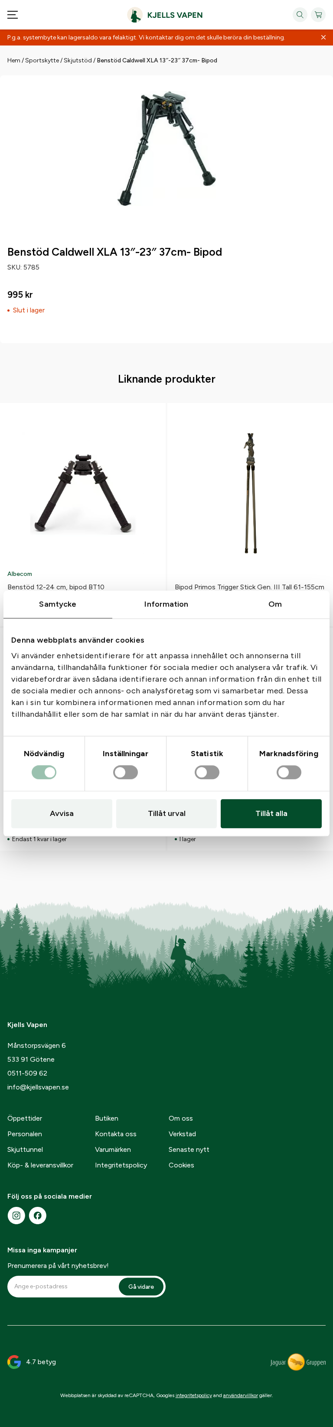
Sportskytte (42, 60)
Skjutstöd (78, 60)
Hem (13, 60)
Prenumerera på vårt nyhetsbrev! (58, 1265)
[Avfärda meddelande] (323, 38)
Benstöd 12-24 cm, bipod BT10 (55, 587)
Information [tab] (166, 604)
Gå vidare (141, 1286)
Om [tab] (275, 604)
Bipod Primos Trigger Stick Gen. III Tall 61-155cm (249, 587)
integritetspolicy (194, 1395)
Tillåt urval (167, 813)
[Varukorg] (318, 14)
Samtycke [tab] (57, 604)
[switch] (125, 773)
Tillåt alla (271, 813)
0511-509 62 (27, 1073)
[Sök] (300, 14)
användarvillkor (240, 1395)
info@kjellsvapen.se (38, 1087)
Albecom (19, 574)
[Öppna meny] (12, 14)
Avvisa (62, 813)
